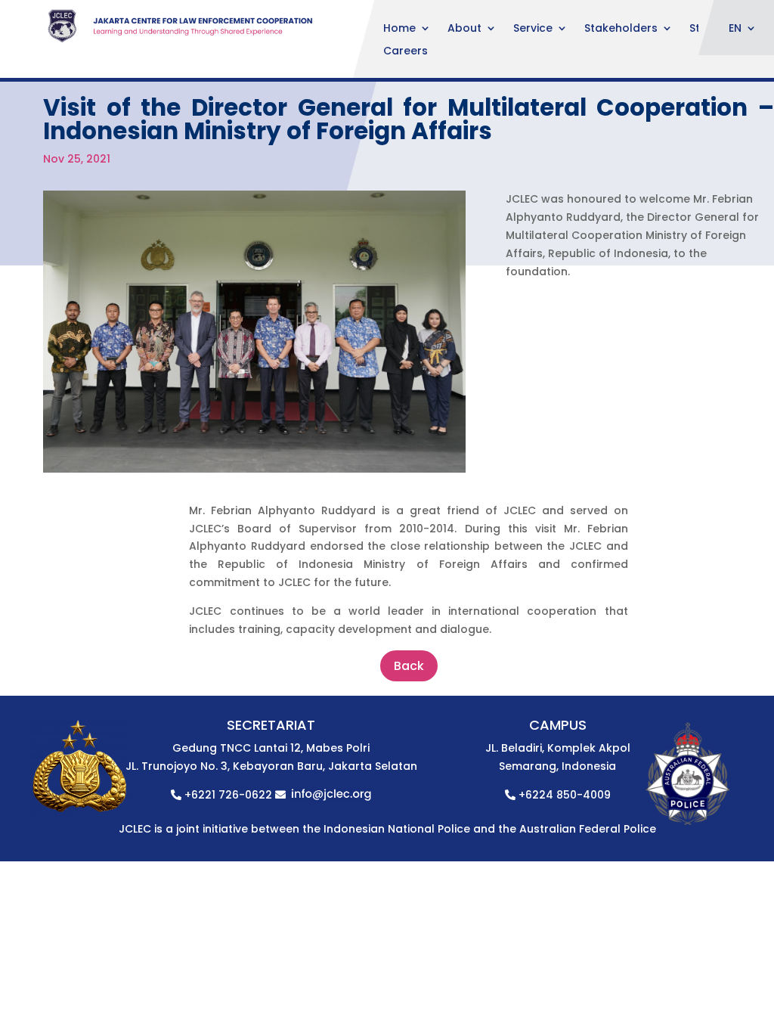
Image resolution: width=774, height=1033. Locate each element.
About (464, 29)
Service (533, 29)
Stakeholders (621, 29)
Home (399, 29)
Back (409, 666)
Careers (405, 51)
